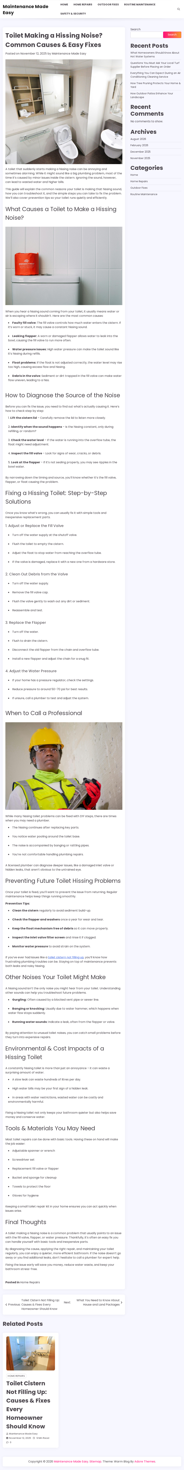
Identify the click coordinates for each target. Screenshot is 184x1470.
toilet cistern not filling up (66, 957)
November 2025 (140, 158)
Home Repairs (82, 4)
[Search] (178, 9)
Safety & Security (73, 13)
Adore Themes (144, 1461)
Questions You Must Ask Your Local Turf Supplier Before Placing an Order (155, 65)
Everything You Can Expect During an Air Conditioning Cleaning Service (155, 75)
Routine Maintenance (139, 4)
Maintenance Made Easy (25, 9)
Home (64, 4)
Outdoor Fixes (108, 4)
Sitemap (95, 1461)
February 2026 (139, 145)
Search (135, 29)
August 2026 (138, 139)
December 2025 (140, 152)
